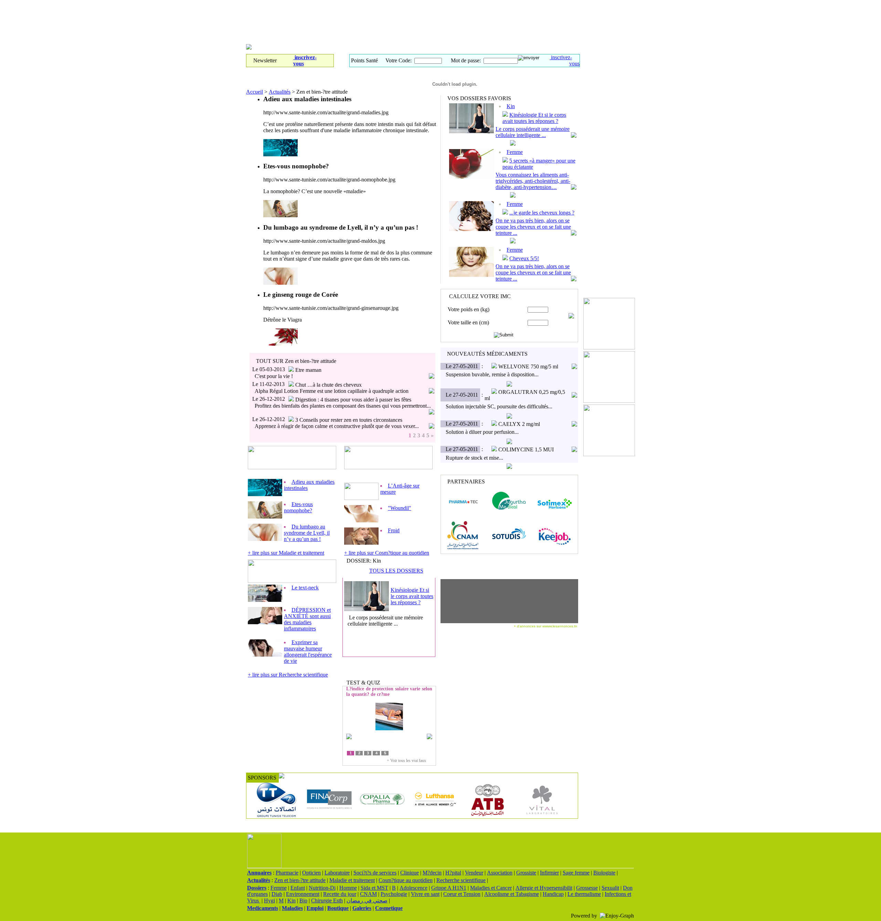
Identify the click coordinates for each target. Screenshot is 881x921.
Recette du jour (339, 894)
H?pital (453, 873)
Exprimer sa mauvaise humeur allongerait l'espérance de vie (308, 651)
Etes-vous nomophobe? (298, 507)
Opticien (311, 873)
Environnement (302, 894)
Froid (394, 530)
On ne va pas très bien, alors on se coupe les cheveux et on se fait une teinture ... (533, 227)
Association (499, 873)
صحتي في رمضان (367, 900)
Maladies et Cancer (491, 888)
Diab (277, 894)
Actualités (279, 92)
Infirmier (549, 873)
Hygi (269, 900)
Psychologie (394, 894)
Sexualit (610, 888)
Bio (303, 900)
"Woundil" (399, 508)
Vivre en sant (425, 894)
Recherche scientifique (461, 880)
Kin (291, 900)
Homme (348, 888)
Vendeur (474, 873)
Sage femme (576, 873)
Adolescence (413, 888)
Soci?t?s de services (374, 873)
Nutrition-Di (322, 888)
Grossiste (526, 873)
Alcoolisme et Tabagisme (511, 894)
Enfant (297, 888)
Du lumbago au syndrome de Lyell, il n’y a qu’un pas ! (307, 533)
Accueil (254, 92)
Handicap (553, 894)
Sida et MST (374, 888)
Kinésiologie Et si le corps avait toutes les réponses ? (412, 596)
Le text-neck (305, 587)
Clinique (409, 873)
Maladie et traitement (352, 880)
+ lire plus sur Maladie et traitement (286, 553)
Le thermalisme (584, 894)
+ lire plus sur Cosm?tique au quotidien (386, 553)
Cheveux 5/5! (524, 258)
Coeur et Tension (461, 894)
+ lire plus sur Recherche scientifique (288, 675)
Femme (515, 204)
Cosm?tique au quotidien (406, 880)
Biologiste (604, 873)
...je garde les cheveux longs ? (541, 213)
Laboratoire (337, 873)
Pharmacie (287, 873)
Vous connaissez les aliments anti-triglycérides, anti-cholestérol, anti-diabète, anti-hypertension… (533, 181)
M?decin (432, 873)
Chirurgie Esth (327, 900)
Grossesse (587, 888)
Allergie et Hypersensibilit (544, 888)
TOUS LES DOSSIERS (396, 571)
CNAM (368, 894)
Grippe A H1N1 (448, 888)
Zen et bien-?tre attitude (300, 880)
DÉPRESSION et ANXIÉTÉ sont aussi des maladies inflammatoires (307, 619)
